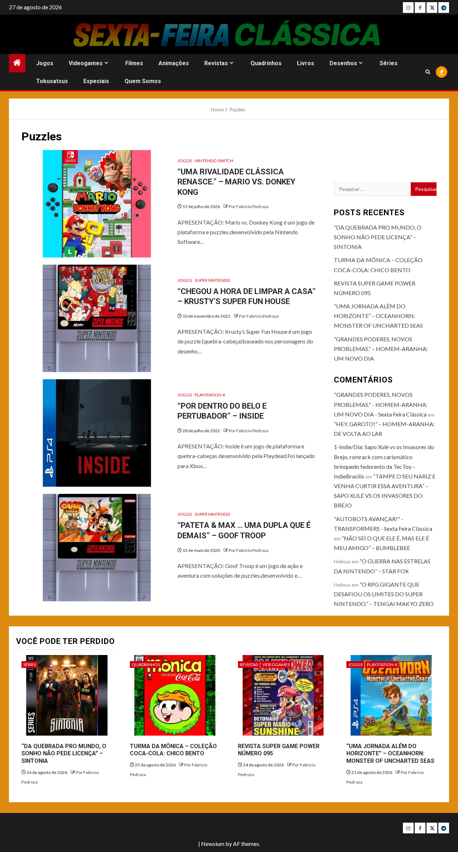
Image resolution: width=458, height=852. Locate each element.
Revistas (216, 63)
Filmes (134, 63)
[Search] (427, 72)
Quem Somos (143, 81)
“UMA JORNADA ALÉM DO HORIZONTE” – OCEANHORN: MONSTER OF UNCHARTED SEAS (378, 316)
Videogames (86, 63)
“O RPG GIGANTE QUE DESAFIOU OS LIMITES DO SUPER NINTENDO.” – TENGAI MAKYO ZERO (384, 594)
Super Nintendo (212, 280)
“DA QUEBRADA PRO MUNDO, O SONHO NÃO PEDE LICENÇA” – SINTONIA (378, 237)
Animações (174, 63)
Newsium (212, 843)
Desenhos (343, 63)
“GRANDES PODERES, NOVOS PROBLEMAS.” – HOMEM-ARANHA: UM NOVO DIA (381, 349)
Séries (389, 63)
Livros (305, 63)
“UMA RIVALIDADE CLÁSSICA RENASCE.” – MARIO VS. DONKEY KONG (236, 182)
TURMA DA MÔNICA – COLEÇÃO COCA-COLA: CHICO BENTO (173, 750)
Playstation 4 (210, 395)
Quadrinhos (266, 63)
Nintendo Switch (214, 160)
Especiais (96, 81)
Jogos (44, 63)
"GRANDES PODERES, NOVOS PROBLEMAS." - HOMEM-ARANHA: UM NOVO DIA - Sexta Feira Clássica (381, 404)
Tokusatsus (52, 81)
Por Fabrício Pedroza (248, 206)
